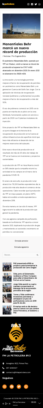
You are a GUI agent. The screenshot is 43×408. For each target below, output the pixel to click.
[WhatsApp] (39, 4)
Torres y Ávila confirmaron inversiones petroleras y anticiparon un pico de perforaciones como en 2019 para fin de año (24, 299)
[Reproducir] (6, 403)
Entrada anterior (21, 241)
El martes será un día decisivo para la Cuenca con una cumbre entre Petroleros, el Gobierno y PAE (26, 309)
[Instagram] (28, 4)
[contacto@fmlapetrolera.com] (16, 372)
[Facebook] (32, 4)
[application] (19, 404)
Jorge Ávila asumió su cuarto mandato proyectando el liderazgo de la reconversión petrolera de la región (24, 287)
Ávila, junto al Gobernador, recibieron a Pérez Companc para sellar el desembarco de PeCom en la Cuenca (25, 277)
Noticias (7, 56)
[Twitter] (36, 4)
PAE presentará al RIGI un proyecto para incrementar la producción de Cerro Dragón (25, 265)
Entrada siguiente (21, 247)
